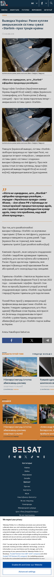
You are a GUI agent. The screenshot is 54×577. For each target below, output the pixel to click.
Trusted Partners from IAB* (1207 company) (25, 554)
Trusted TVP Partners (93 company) (15, 556)
